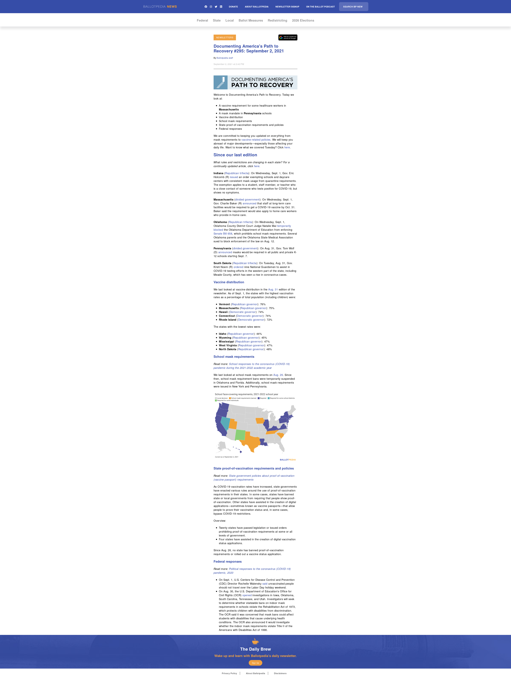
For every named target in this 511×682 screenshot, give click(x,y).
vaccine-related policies (256, 139)
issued (234, 177)
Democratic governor (243, 312)
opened (247, 595)
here (287, 147)
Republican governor (244, 304)
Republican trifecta (236, 173)
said (264, 583)
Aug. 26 (278, 375)
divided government (247, 199)
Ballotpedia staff (225, 57)
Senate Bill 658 (223, 233)
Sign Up (255, 663)
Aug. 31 (273, 289)
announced (249, 203)
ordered (238, 267)
